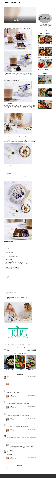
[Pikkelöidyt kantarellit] (48, 51)
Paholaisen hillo (40, 69)
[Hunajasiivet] (20, 362)
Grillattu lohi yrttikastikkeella (40, 85)
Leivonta (19, 344)
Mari (8, 376)
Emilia (5, 80)
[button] (5, 363)
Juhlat (5, 344)
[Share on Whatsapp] (24, 347)
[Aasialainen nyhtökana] (9, 362)
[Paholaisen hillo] (41, 63)
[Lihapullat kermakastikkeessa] (48, 63)
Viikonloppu (28, 344)
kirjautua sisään (9, 467)
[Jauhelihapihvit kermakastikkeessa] (48, 39)
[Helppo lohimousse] (48, 104)
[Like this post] (21, 347)
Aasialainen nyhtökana (9, 369)
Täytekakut (23, 344)
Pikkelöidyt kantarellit (48, 57)
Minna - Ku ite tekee (10, 450)
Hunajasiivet (20, 369)
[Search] (51, 3)
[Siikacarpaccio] (48, 79)
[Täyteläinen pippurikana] (41, 51)
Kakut (16, 344)
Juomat (8, 344)
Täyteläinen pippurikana (39, 57)
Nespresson (34, 27)
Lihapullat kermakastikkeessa (48, 69)
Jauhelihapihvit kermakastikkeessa (48, 45)
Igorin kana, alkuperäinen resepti (41, 45)
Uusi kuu (31, 74)
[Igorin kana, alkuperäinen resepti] (41, 39)
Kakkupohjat (12, 344)
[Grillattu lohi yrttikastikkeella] (41, 79)
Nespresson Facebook (30, 141)
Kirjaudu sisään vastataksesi (32, 376)
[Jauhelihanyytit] (31, 362)
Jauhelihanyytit (30, 369)
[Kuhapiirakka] (41, 92)
